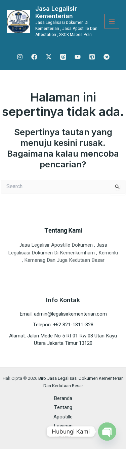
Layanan (63, 426)
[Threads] (63, 57)
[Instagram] (20, 57)
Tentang (63, 407)
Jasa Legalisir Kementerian (56, 12)
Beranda (63, 398)
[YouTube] (78, 57)
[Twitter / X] (49, 57)
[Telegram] (106, 57)
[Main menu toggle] (112, 21)
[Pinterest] (92, 57)
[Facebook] (34, 57)
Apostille (63, 416)
